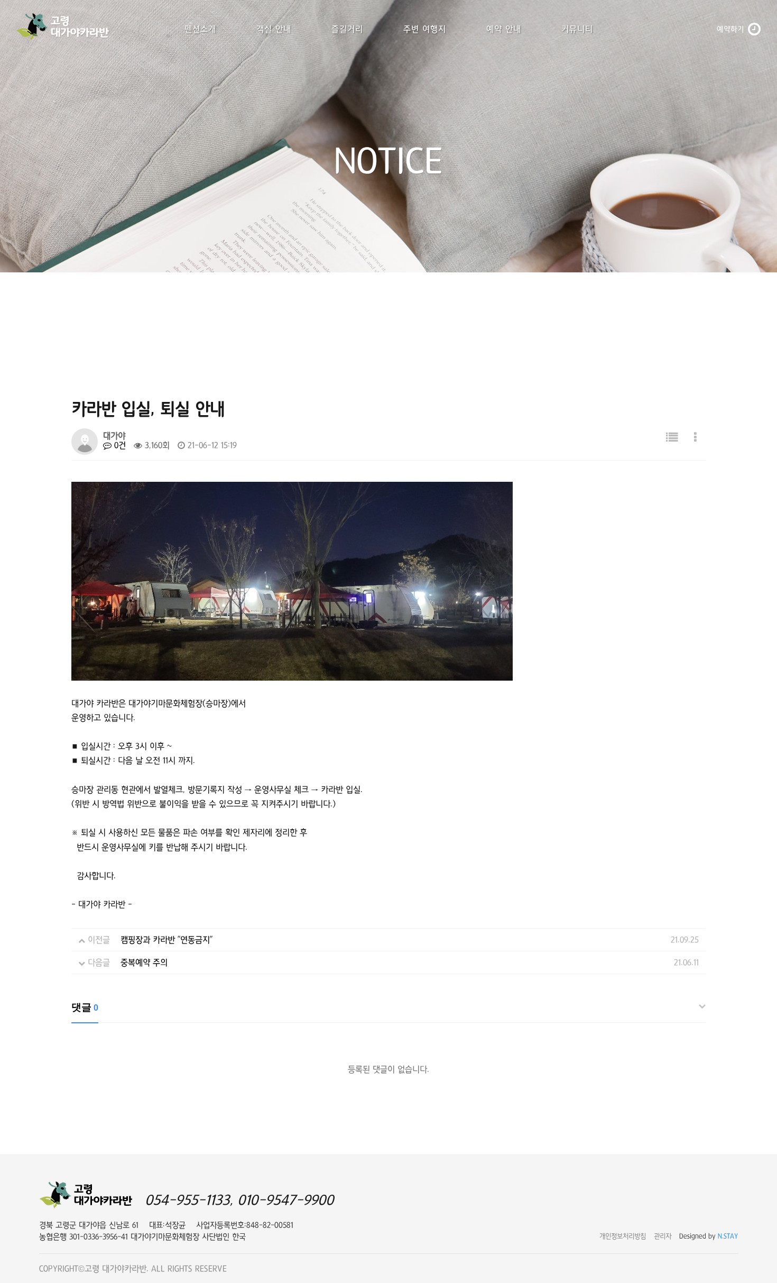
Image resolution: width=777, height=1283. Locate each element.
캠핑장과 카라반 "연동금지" (166, 940)
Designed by (708, 1236)
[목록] (672, 437)
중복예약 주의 (144, 962)
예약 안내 (503, 29)
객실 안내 (273, 29)
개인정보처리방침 (622, 1236)
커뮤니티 (577, 29)
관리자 (662, 1236)
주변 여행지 (424, 29)
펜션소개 (200, 29)
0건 (119, 445)
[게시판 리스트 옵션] (695, 437)
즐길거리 (347, 29)
